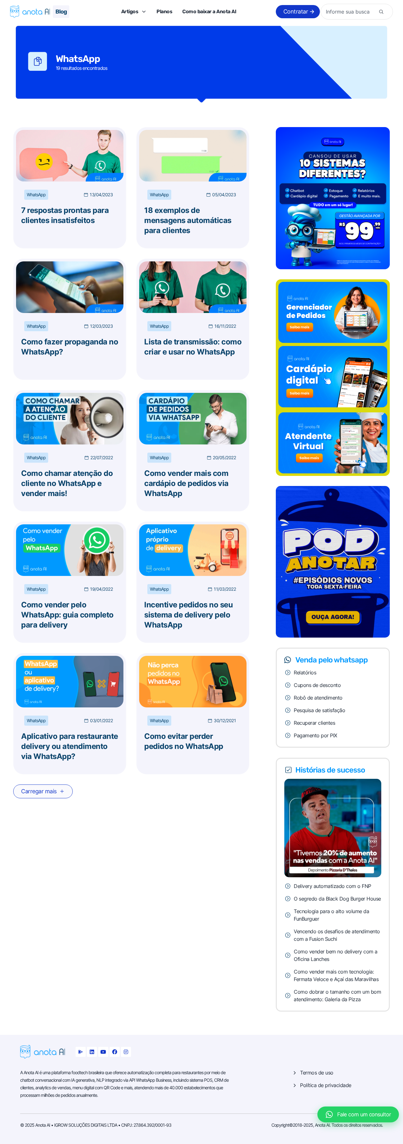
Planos (164, 11)
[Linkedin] (92, 1052)
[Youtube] (103, 1052)
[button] (43, 791)
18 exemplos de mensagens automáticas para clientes (187, 220)
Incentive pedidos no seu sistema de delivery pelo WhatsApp (188, 614)
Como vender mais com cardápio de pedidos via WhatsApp (186, 483)
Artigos (130, 11)
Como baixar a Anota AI (209, 11)
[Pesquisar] (381, 11)
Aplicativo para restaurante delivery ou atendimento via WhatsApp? (69, 746)
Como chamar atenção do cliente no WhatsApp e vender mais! (67, 483)
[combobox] (350, 11)
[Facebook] (115, 1052)
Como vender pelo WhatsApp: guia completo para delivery (67, 614)
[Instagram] (126, 1052)
